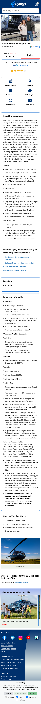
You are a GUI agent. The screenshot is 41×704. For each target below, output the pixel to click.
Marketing (22, 700)
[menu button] (3, 4)
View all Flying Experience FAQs (14, 270)
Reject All (8, 693)
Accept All (32, 693)
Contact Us (14, 668)
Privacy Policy (6, 679)
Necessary (10, 697)
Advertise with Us (7, 646)
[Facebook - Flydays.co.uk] (4, 638)
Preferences (32, 697)
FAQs (3, 652)
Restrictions (7, 367)
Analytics (21, 697)
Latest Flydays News (8, 643)
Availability (7, 338)
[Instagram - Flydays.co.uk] (21, 638)
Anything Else (8, 383)
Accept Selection (20, 693)
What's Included (8, 188)
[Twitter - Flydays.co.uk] (13, 638)
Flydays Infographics (8, 649)
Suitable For (7, 302)
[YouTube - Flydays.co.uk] (28, 638)
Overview (6, 165)
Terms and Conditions (8, 676)
